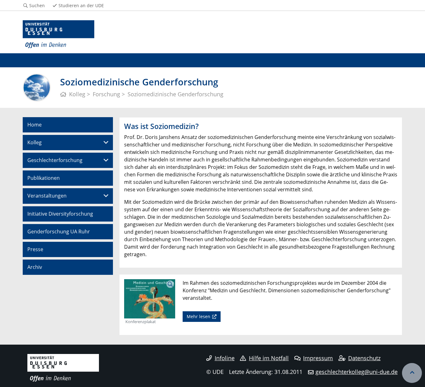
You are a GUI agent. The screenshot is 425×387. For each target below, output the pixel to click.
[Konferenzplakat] (149, 298)
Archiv (34, 267)
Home (34, 124)
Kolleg (34, 142)
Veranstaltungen (47, 195)
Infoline (225, 358)
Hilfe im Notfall (269, 358)
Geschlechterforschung (54, 160)
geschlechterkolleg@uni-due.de (356, 371)
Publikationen (43, 177)
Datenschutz (364, 358)
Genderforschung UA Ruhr (58, 231)
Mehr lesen (198, 316)
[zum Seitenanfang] (412, 373)
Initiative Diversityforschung (60, 213)
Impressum (318, 358)
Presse (35, 249)
